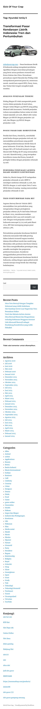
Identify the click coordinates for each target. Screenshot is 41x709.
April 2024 (9, 428)
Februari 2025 (10, 401)
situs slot (6, 665)
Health (7, 508)
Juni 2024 (8, 423)
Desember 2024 (11, 406)
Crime (7, 486)
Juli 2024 (8, 420)
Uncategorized (10, 596)
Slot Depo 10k (8, 628)
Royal (7, 561)
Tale (6, 583)
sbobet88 (6, 687)
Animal (7, 454)
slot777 (6, 655)
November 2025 (11, 380)
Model (7, 532)
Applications (9, 459)
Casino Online (8, 633)
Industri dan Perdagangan (15, 516)
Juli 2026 (8, 363)
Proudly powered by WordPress (24, 705)
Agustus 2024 (10, 417)
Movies (7, 537)
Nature (7, 543)
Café (6, 478)
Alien (7, 451)
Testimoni (9, 591)
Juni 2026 (8, 366)
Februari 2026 (10, 372)
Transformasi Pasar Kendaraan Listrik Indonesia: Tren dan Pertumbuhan (16, 31)
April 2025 (9, 396)
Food (7, 497)
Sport (7, 575)
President (8, 551)
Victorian (8, 599)
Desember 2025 (11, 377)
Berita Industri (10, 467)
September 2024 (11, 415)
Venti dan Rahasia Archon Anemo (17, 314)
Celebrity (8, 481)
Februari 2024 (10, 433)
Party (7, 548)
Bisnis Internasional (12, 470)
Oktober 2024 (10, 412)
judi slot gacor (8, 671)
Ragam (7, 553)
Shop (7, 567)
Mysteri (8, 540)
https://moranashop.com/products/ (16, 681)
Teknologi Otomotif (12, 588)
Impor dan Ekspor (12, 513)
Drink (7, 494)
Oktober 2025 (10, 382)
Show (7, 569)
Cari (4, 283)
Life (6, 521)
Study (7, 580)
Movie (7, 535)
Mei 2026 (8, 369)
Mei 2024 (8, 425)
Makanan (8, 524)
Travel (7, 594)
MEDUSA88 (7, 676)
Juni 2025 (8, 390)
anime (7, 457)
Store (7, 578)
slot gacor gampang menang (14, 698)
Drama (7, 492)
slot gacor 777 (8, 692)
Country (8, 483)
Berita (13, 270)
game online (9, 502)
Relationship (10, 556)
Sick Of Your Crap (13, 6)
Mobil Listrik (31, 270)
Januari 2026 (10, 374)
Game (7, 500)
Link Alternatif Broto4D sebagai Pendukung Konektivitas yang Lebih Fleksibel (19, 325)
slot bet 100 (7, 617)
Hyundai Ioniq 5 (22, 270)
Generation (9, 505)
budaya (7, 473)
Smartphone (10, 572)
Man (6, 526)
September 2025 (11, 385)
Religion (8, 559)
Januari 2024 (10, 436)
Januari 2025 (10, 404)
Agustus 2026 (10, 361)
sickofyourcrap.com (10, 64)
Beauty (7, 462)
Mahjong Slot (8, 649)
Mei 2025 (8, 393)
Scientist (8, 564)
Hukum (8, 510)
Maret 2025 (9, 398)
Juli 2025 (8, 388)
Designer (8, 489)
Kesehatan (9, 518)
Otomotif (8, 545)
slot (4, 660)
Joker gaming (8, 644)
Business (8, 475)
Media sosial (9, 529)
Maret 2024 (9, 431)
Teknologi (9, 586)
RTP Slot (6, 622)
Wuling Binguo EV (9, 272)
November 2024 (11, 409)
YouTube (8, 602)
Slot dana (6, 638)
